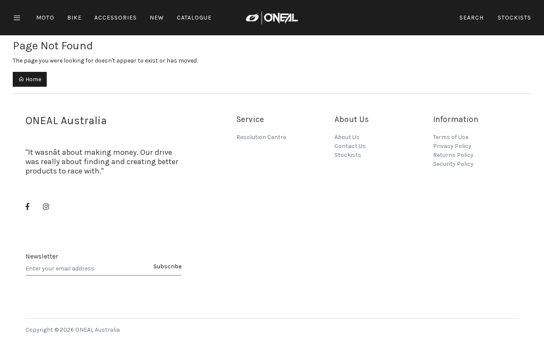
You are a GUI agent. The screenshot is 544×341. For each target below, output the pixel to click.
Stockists (514, 17)
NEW (157, 17)
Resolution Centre (261, 137)
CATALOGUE (194, 17)
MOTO (45, 17)
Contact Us (350, 146)
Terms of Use (450, 137)
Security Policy (453, 164)
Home (32, 79)
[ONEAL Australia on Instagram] (46, 207)
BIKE (74, 17)
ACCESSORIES (115, 17)
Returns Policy (453, 155)
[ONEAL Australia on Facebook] (27, 207)
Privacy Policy (452, 146)
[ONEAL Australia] (272, 17)
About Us (347, 137)
